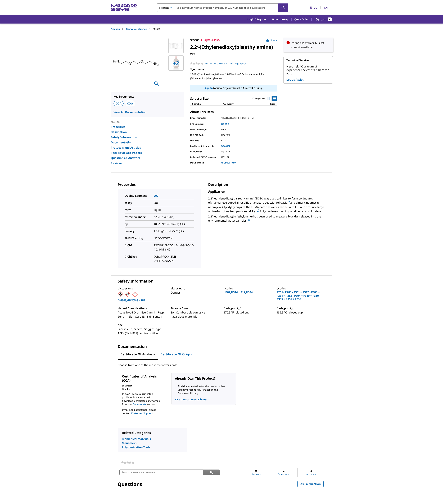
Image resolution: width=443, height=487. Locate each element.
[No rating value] (197, 63)
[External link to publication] (289, 202)
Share (273, 40)
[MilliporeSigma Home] (124, 7)
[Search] (283, 7)
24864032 (225, 146)
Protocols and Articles (126, 147)
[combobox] (222, 7)
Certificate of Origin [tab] (176, 354)
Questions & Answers (125, 158)
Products (115, 29)
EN (326, 7)
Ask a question (238, 63)
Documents (139, 404)
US (315, 7)
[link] (127, 462)
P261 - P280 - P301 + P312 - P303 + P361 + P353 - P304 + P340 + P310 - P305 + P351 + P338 (298, 295)
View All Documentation (130, 112)
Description (119, 132)
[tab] (118, 29)
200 (156, 196)
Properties (118, 127)
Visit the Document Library (190, 399)
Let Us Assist (295, 79)
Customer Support (142, 413)
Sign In (209, 88)
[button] (256, 19)
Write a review (218, 63)
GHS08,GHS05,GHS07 (131, 300)
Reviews (116, 163)
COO (130, 103)
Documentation (121, 142)
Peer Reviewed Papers (126, 153)
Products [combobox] (164, 7)
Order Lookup (280, 19)
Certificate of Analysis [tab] (137, 354)
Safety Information (124, 137)
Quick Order (301, 19)
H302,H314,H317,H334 (238, 292)
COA (118, 103)
